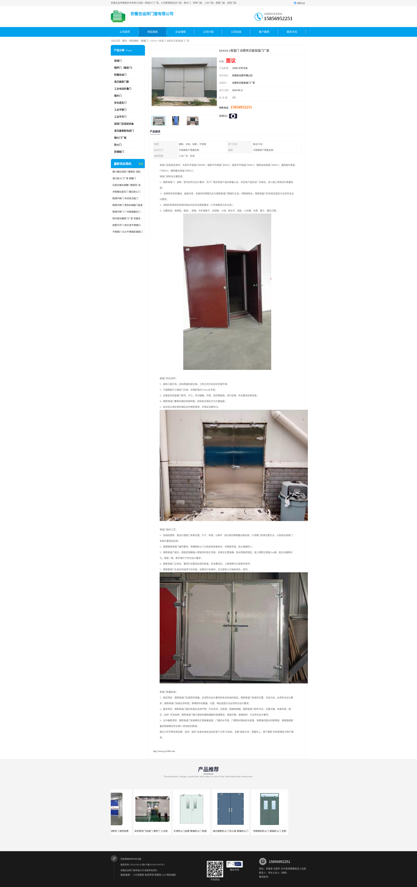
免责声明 (149, 875)
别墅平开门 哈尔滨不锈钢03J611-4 (127, 225)
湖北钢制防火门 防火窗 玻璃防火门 (168, 831)
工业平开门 (120, 116)
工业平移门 (120, 109)
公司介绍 (208, 31)
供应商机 (152, 31)
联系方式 (292, 31)
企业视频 (180, 31)
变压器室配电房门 (124, 130)
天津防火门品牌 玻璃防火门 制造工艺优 (132, 831)
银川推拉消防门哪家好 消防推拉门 (127, 172)
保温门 (144, 41)
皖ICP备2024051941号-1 (153, 864)
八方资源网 (138, 875)
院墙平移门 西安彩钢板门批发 (127, 205)
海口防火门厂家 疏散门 (124, 178)
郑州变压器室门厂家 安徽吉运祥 (127, 218)
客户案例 (264, 31)
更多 (141, 164)
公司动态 (236, 31)
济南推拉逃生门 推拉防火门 (126, 192)
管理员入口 (160, 875)
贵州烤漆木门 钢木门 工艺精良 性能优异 (288, 831)
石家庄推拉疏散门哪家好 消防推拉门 (127, 185)
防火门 (118, 144)
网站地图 (171, 875)
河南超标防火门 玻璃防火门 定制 (207, 831)
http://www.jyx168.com (164, 751)
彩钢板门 (119, 151)
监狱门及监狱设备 (124, 123)
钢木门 (118, 95)
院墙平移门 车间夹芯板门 (125, 198)
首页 (124, 41)
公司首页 (125, 31)
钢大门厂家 (120, 137)
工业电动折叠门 (122, 88)
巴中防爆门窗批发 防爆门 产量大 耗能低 (249, 831)
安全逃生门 (120, 102)
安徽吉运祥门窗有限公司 (132, 870)
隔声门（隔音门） (124, 67)
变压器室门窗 (121, 81)
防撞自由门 (120, 74)
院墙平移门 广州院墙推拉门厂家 (127, 212)
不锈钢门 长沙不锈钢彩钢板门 (127, 232)
